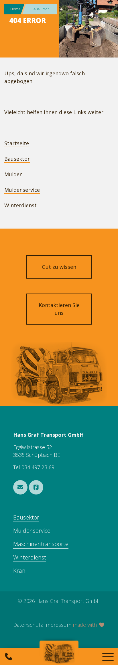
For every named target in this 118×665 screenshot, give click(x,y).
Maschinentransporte (40, 544)
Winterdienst (20, 205)
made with (85, 624)
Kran (19, 570)
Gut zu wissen (59, 266)
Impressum (57, 624)
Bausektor (17, 158)
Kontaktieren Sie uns (59, 309)
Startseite (16, 143)
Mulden (13, 174)
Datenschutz (28, 624)
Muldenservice (22, 189)
